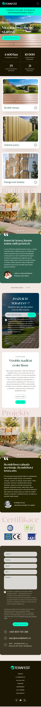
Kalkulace (20, 680)
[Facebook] (16, 701)
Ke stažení (20, 690)
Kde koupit (20, 693)
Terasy (20, 674)
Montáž (20, 683)
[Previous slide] (3, 213)
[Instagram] (24, 701)
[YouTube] (20, 701)
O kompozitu (20, 677)
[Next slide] (37, 213)
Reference (20, 686)
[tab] (18, 230)
